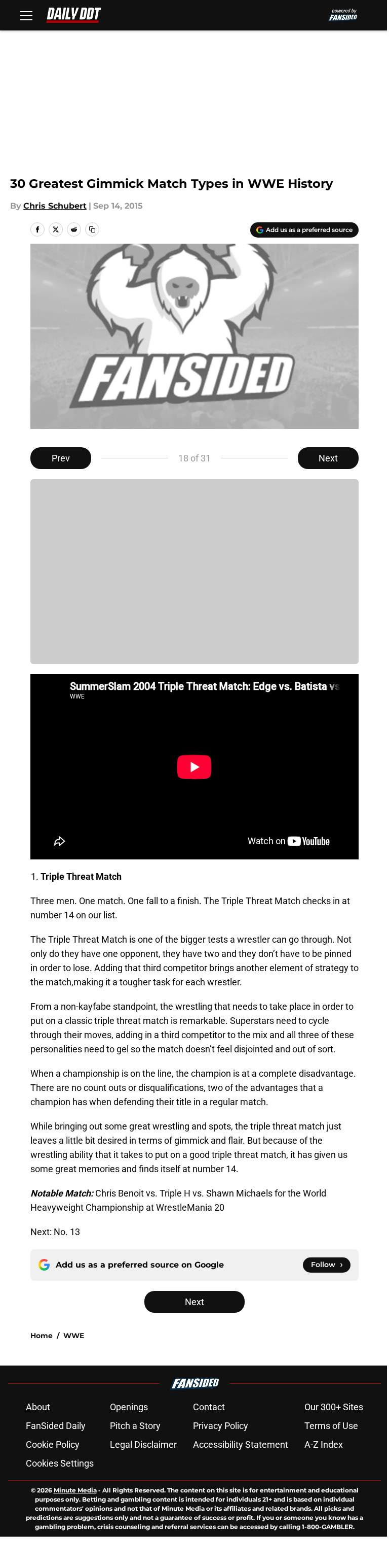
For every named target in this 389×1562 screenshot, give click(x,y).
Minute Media (75, 1490)
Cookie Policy (53, 1444)
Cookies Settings (60, 1463)
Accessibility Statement (240, 1444)
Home (41, 1335)
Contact (209, 1407)
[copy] (92, 229)
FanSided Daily (56, 1425)
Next (328, 458)
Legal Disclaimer (143, 1444)
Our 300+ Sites (333, 1407)
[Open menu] (26, 15)
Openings (129, 1407)
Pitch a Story (135, 1425)
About (38, 1407)
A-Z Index (323, 1444)
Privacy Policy (220, 1425)
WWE (73, 1335)
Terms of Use (331, 1425)
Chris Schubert (55, 206)
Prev (61, 458)
